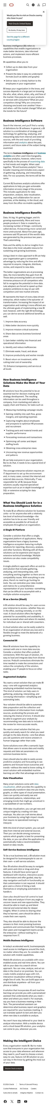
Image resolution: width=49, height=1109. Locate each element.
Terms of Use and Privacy (28, 1084)
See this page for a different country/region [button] (18, 38)
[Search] (27, 5)
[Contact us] (44, 5)
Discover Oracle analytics (13, 1068)
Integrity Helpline (26, 1093)
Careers (33, 1088)
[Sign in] (38, 5)
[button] (5, 5)
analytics (23, 142)
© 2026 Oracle (8, 1084)
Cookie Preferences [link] (10, 1088)
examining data (37, 161)
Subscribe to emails (10, 1093)
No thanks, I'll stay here (17, 30)
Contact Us (39, 1093)
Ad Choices (24, 1088)
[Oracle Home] (11, 5)
